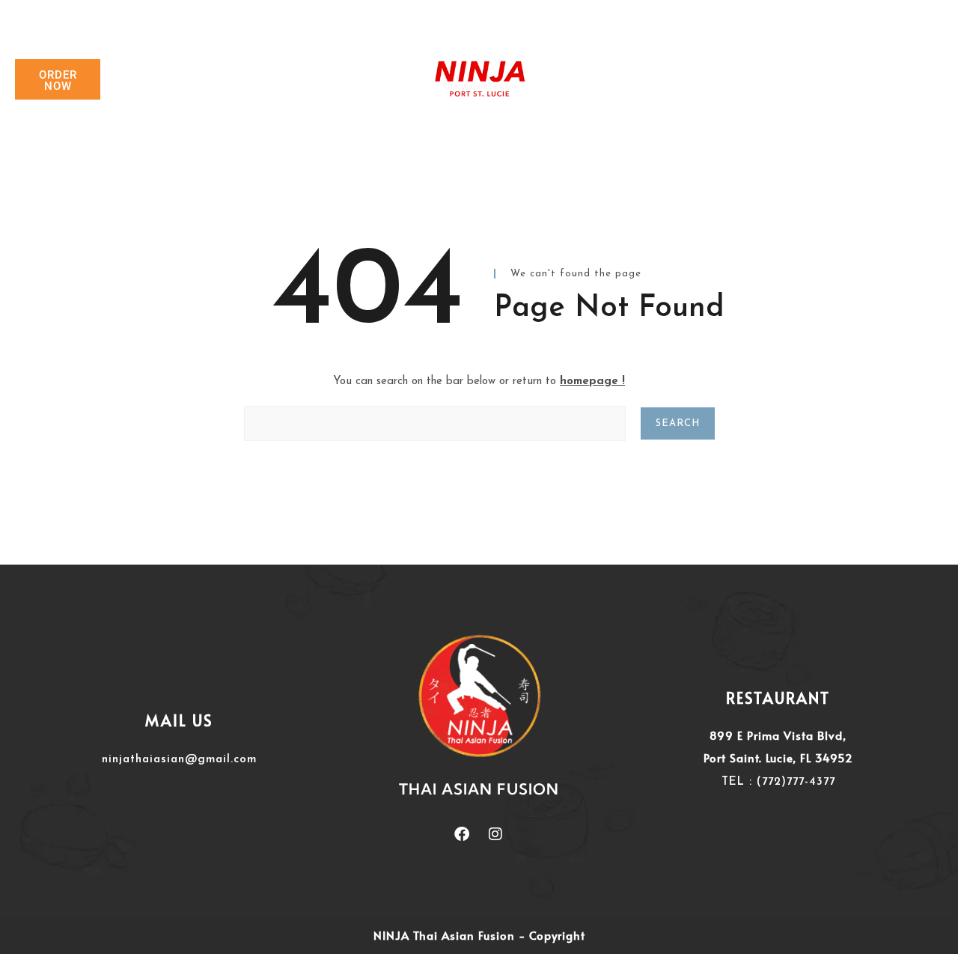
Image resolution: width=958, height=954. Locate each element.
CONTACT (653, 79)
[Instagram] (495, 834)
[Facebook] (462, 834)
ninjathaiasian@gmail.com (179, 759)
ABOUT (387, 79)
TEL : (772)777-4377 (778, 782)
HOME (312, 79)
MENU (569, 79)
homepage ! (592, 381)
